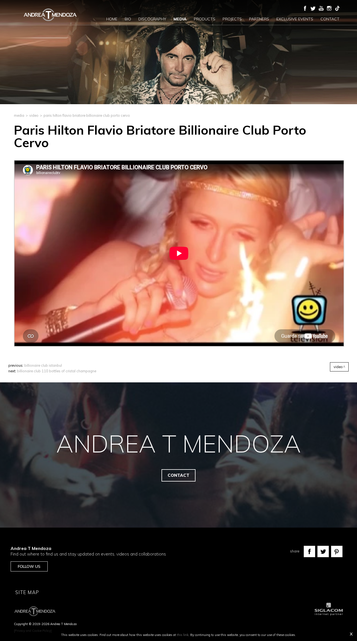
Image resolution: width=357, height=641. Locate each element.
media (19, 115)
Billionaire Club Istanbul (43, 365)
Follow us (29, 566)
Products (204, 19)
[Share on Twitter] (323, 551)
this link (183, 635)
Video (33, 115)
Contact (329, 19)
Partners (259, 19)
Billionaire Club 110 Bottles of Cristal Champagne (56, 371)
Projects (232, 19)
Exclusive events (294, 19)
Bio (128, 19)
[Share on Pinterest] (336, 551)
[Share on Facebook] (309, 551)
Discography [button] (152, 19)
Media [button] (180, 19)
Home (111, 19)
